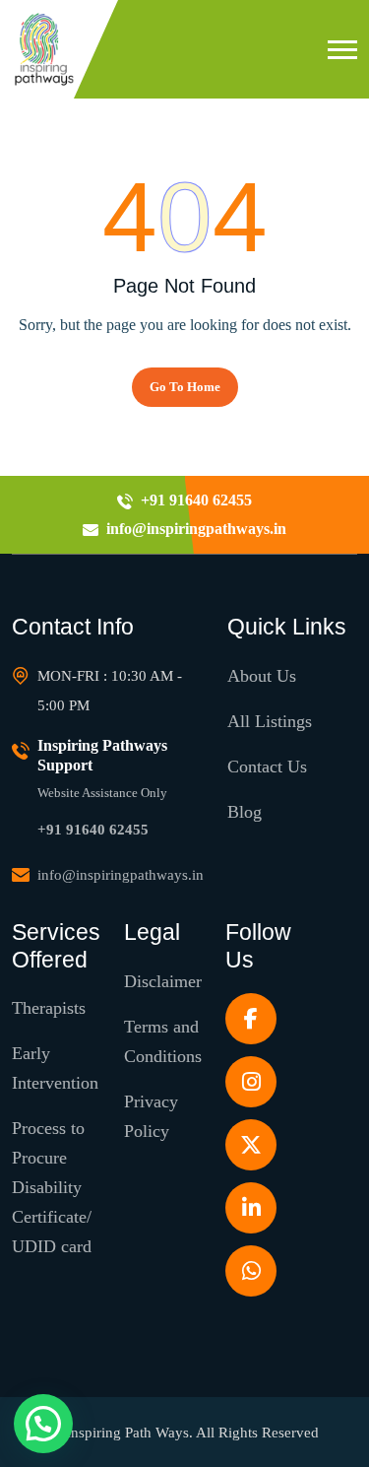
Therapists (49, 1008)
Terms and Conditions (163, 1041)
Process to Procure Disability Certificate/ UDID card (52, 1187)
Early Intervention (55, 1068)
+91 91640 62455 (93, 829)
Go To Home (185, 386)
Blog (244, 812)
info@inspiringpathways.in (120, 875)
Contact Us (267, 766)
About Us (261, 676)
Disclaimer (163, 981)
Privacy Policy (151, 1116)
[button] (342, 49)
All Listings (269, 721)
